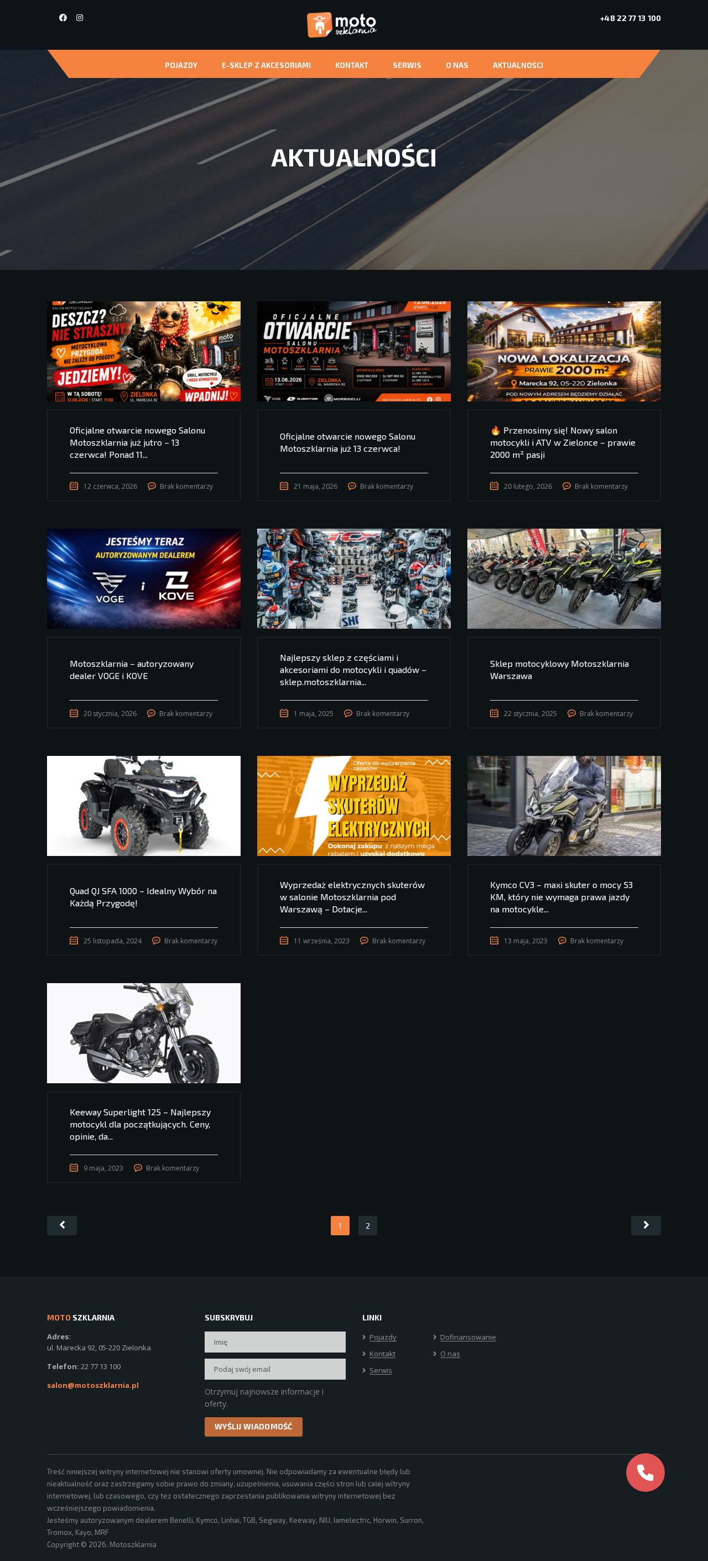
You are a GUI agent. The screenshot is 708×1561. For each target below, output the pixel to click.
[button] (645, 1472)
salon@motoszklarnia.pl (93, 1385)
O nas (457, 65)
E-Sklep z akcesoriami (266, 65)
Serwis (407, 65)
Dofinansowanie (468, 1337)
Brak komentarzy (186, 486)
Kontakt (351, 65)
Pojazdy (181, 65)
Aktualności (518, 65)
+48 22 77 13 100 (630, 18)
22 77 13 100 (101, 1366)
